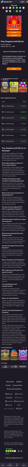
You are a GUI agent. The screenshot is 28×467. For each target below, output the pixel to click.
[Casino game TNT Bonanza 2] (14, 354)
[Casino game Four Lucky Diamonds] (23, 86)
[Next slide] (26, 80)
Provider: (5, 44)
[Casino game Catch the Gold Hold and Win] (5, 354)
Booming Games (14, 359)
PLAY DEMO (14, 35)
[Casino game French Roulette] (5, 86)
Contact (8, 385)
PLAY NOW (13, 32)
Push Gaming (23, 359)
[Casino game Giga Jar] (23, 354)
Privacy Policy (17, 385)
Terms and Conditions (14, 389)
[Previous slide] (23, 80)
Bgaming (5, 91)
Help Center (10, 382)
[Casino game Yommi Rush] (14, 86)
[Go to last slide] (23, 348)
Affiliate (19, 382)
